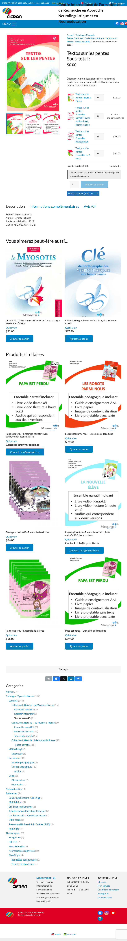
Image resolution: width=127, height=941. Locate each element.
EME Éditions (15, 802)
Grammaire (17, 784)
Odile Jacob (15, 819)
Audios (17, 771)
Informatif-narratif (23, 731)
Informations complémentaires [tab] (54, 206)
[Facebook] (117, 23)
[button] (88, 3)
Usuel (12, 775)
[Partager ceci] (56, 678)
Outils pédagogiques (21, 766)
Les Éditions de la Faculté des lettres (27, 815)
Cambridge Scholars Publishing (24, 797)
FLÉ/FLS (13, 842)
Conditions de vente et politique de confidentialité (108, 893)
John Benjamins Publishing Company (27, 811)
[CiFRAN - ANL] (18, 882)
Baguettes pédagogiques (24, 859)
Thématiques (12, 833)
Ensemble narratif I (24, 709)
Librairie (102, 882)
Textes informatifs (23, 736)
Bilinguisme (15, 837)
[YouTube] (113, 913)
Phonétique (14, 855)
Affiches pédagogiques (22, 762)
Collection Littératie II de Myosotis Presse (33, 722)
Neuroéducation (14, 789)
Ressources (14, 758)
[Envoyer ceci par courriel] (48, 678)
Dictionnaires (18, 780)
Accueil (70, 35)
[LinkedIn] (100, 918)
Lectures (79, 38)
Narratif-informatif (24, 713)
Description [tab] (15, 206)
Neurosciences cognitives (22, 850)
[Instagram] (106, 913)
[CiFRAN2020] (12, 13)
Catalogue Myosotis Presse (20, 696)
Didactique (17, 753)
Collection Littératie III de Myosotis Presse (33, 740)
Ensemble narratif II (24, 727)
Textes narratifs (82, 41)
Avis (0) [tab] (90, 206)
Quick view (11, 327)
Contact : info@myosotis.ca (25, 452)
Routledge (14, 828)
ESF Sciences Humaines (21, 806)
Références (12, 793)
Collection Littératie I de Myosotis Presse (32, 705)
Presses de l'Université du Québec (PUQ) (29, 824)
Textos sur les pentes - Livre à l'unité (83, 97)
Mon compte (104, 885)
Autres (9, 691)
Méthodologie (16, 749)
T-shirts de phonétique (22, 864)
